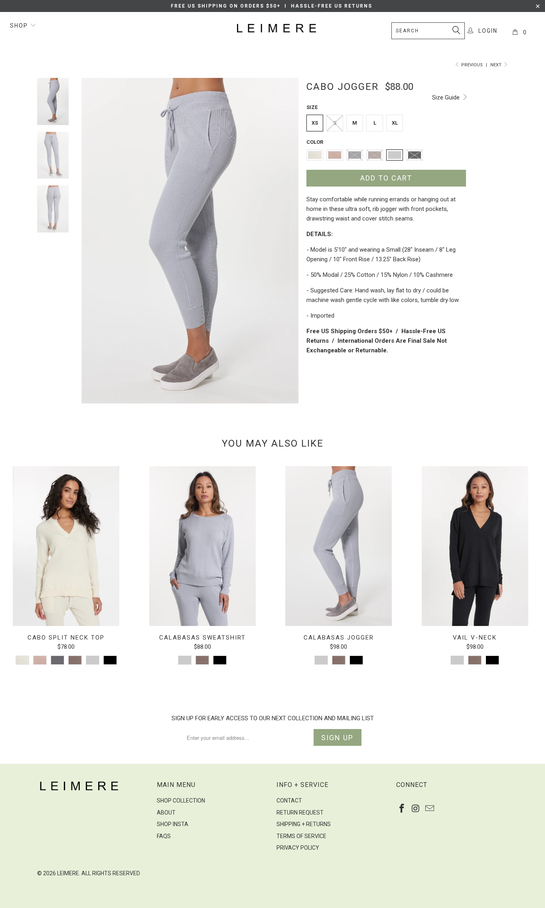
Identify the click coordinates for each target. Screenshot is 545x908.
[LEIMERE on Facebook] (402, 809)
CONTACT (289, 800)
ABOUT (166, 812)
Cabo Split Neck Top (66, 546)
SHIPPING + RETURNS (303, 824)
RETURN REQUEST (300, 812)
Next (496, 65)
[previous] (93, 240)
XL (395, 123)
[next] (287, 240)
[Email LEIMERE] (430, 809)
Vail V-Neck (475, 546)
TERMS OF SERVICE (301, 836)
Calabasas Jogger (338, 546)
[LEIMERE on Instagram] (416, 809)
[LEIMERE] (276, 28)
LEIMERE (68, 873)
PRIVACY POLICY (297, 847)
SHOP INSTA (172, 824)
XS (315, 123)
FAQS (164, 836)
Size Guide (446, 97)
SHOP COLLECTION (181, 800)
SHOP (20, 25)
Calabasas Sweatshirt (202, 546)
